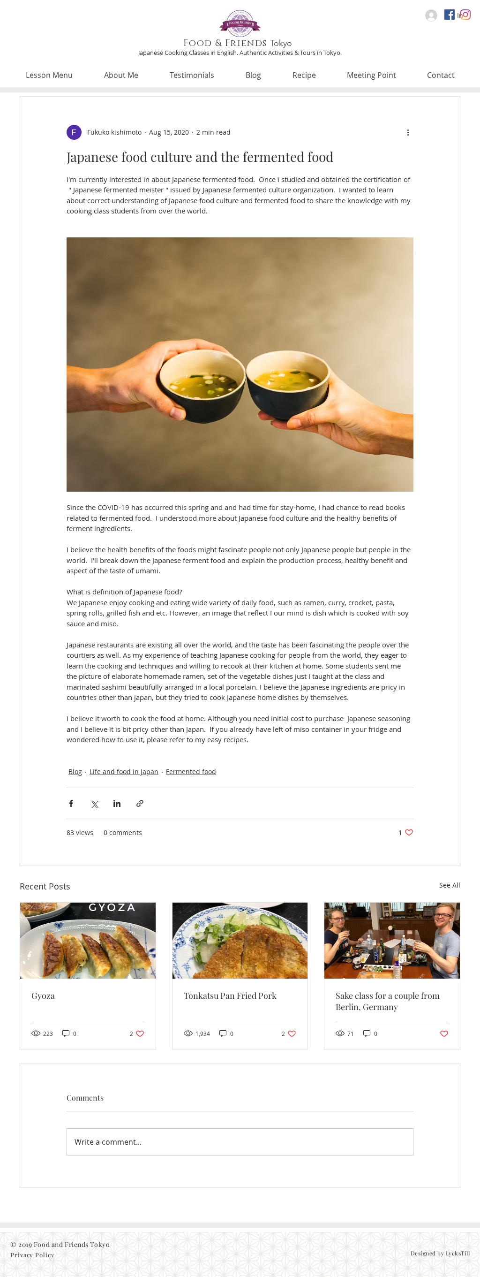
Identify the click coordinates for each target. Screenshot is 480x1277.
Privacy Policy (32, 1255)
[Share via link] (139, 803)
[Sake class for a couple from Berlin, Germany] (392, 941)
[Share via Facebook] (71, 803)
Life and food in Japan (124, 771)
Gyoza (43, 995)
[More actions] (407, 132)
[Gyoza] (88, 941)
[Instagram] (465, 14)
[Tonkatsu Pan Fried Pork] (240, 941)
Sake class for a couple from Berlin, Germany (388, 1001)
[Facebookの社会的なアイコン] (449, 14)
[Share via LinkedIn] (116, 803)
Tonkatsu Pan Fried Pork (230, 995)
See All (449, 885)
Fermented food (191, 771)
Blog (75, 771)
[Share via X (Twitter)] (94, 803)
